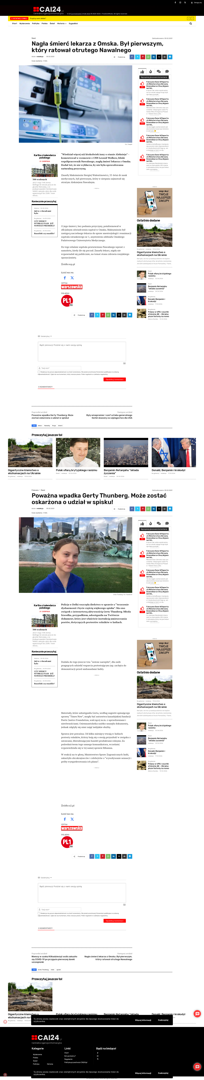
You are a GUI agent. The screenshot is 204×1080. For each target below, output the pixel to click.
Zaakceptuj (163, 1073)
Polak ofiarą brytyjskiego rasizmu (159, 275)
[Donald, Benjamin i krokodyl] (141, 300)
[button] (190, 23)
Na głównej (37, 218)
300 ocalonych (40, 179)
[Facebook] (175, 2)
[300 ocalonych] (45, 170)
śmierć (60, 425)
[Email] (159, 57)
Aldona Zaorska (153, 319)
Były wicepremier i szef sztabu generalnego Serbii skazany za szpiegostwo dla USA (109, 416)
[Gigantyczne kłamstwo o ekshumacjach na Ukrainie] (154, 235)
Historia (36, 208)
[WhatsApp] (148, 57)
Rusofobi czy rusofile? (44, 233)
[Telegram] (170, 57)
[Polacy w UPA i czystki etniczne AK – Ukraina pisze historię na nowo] (141, 313)
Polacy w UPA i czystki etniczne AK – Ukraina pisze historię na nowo (158, 314)
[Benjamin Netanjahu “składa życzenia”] (141, 287)
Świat (34, 38)
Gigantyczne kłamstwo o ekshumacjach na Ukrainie (152, 253)
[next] (192, 18)
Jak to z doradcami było (42, 212)
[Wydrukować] (164, 57)
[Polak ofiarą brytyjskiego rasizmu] (141, 275)
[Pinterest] (142, 57)
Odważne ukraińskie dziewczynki (42, 18)
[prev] (188, 18)
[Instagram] (180, 2)
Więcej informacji (143, 1073)
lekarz (40, 425)
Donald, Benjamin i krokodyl (156, 300)
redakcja (39, 56)
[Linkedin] (153, 57)
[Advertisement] (96, 206)
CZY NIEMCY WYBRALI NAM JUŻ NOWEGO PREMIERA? (44, 223)
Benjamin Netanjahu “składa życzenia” (157, 287)
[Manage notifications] (5, 1075)
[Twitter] (185, 2)
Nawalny (47, 425)
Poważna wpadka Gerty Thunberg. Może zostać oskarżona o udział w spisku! (52, 416)
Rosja (54, 425)
